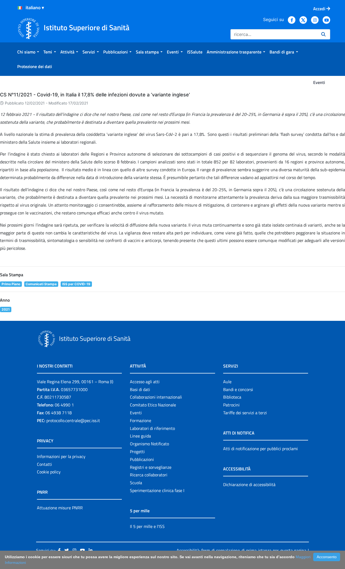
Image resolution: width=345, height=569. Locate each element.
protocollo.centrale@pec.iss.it (73, 420)
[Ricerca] (323, 34)
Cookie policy (49, 472)
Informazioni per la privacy (61, 456)
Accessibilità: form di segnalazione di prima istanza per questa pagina (241, 550)
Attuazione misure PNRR (60, 507)
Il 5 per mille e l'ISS (147, 526)
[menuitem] (28, 51)
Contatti (44, 464)
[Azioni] (20, 8)
